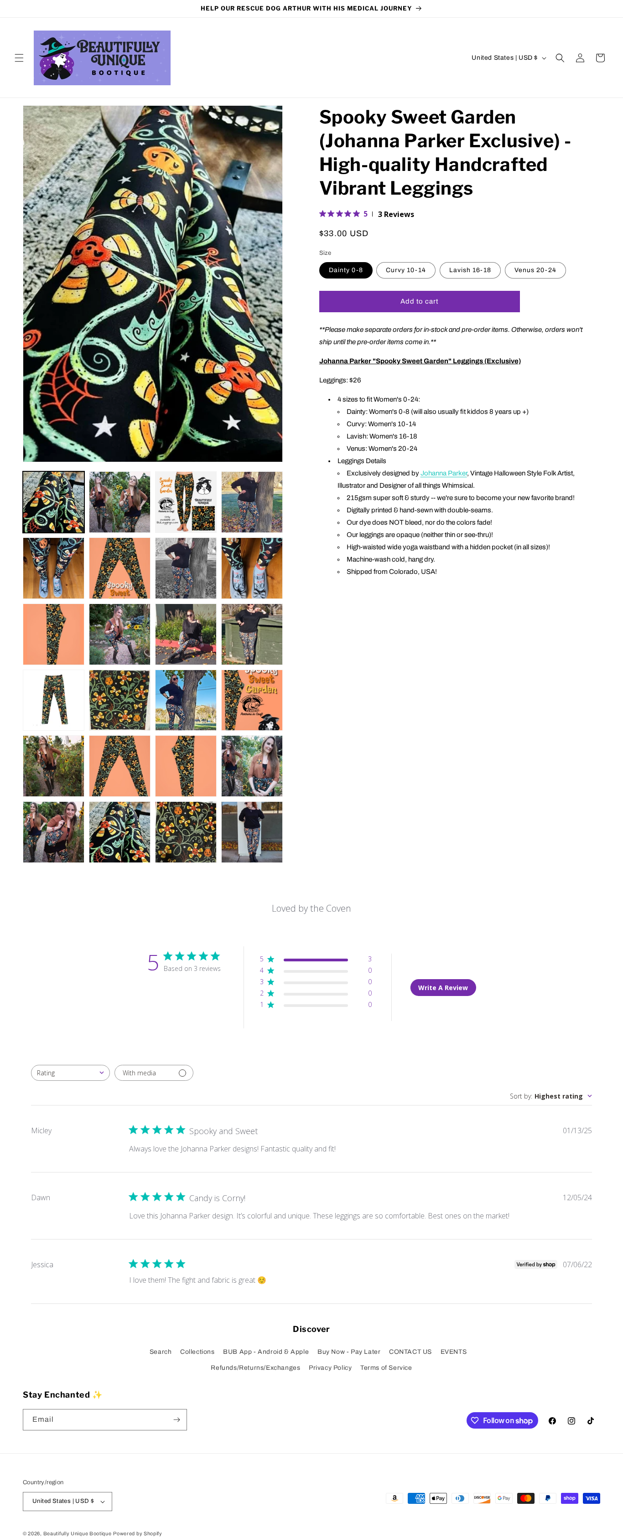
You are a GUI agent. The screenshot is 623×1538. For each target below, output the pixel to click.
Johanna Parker (444, 473)
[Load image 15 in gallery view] (186, 700)
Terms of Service (386, 1367)
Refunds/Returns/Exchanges (255, 1367)
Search (161, 1351)
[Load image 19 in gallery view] (186, 766)
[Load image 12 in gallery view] (252, 634)
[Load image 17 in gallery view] (53, 766)
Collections (197, 1351)
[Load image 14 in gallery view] (120, 700)
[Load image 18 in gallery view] (120, 766)
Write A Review (443, 987)
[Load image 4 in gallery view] (252, 502)
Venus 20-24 (535, 270)
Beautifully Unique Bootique (77, 1533)
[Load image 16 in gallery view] (252, 700)
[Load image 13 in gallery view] (53, 700)
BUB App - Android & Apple (266, 1351)
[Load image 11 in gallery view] (186, 634)
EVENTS (454, 1351)
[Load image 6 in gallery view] (120, 568)
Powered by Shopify (137, 1533)
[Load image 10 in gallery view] (120, 634)
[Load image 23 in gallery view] (186, 832)
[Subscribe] (176, 1419)
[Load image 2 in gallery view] (120, 502)
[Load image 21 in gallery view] (53, 832)
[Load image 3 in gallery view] (186, 502)
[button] (19, 58)
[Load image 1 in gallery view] (53, 502)
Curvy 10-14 (406, 270)
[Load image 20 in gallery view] (252, 766)
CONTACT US (410, 1351)
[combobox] (70, 1073)
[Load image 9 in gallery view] (53, 634)
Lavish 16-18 (470, 270)
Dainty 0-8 (346, 270)
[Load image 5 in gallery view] (53, 568)
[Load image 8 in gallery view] (252, 568)
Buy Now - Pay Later (348, 1351)
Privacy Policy (330, 1367)
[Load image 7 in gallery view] (186, 568)
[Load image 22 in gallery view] (120, 832)
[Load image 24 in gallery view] (252, 832)
